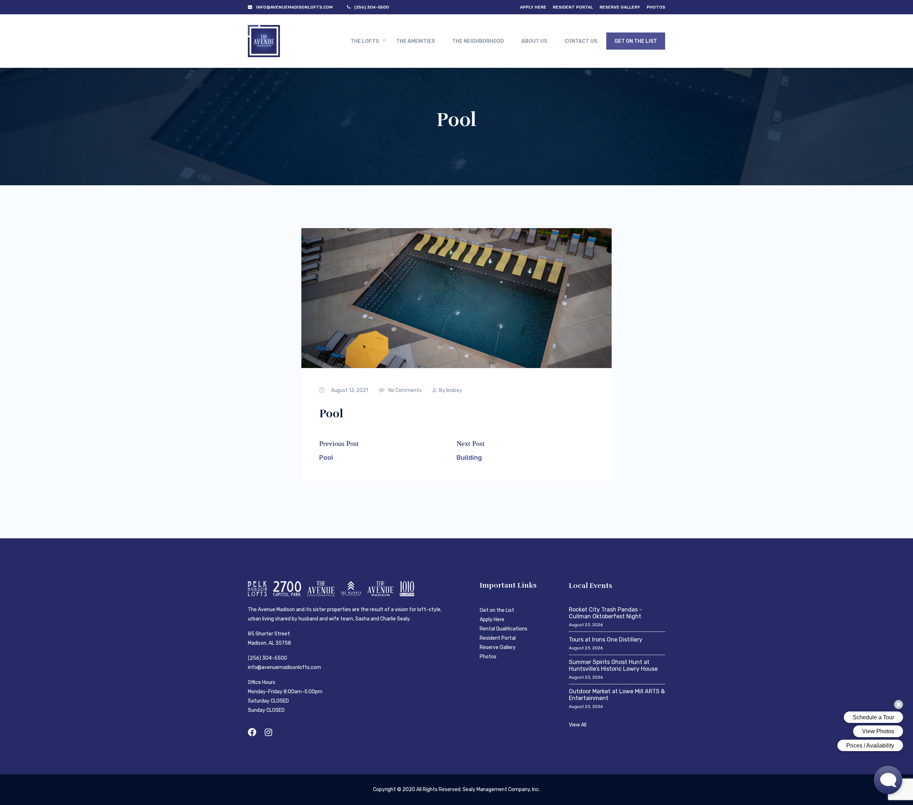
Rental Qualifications (503, 629)
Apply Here (533, 7)
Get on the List (497, 610)
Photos (656, 7)
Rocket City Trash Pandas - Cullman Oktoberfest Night (605, 613)
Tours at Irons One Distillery (605, 639)
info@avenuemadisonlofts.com (284, 667)
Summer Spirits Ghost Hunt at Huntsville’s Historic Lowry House (613, 665)
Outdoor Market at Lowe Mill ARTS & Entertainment (617, 694)
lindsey (454, 390)
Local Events (590, 585)
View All (577, 725)
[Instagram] (268, 732)
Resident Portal (573, 7)
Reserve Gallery (620, 7)
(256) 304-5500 (267, 658)
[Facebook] (252, 732)
